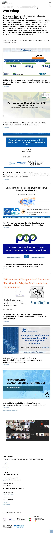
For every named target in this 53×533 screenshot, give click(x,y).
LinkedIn (6, 502)
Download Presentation (10, 410)
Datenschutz (11, 514)
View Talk (6, 86)
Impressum (5, 514)
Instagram (6, 504)
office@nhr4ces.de (8, 494)
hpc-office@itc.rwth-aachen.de (12, 480)
